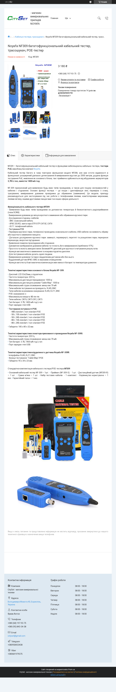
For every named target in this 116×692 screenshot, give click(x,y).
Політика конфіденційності (86, 672)
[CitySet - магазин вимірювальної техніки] (17, 18)
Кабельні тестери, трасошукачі (29, 37)
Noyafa (37, 169)
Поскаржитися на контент (63, 672)
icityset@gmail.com (16, 636)
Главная (54, 18)
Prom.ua (71, 670)
